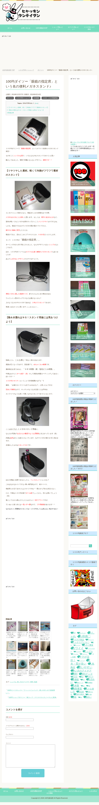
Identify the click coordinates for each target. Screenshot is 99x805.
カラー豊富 (88, 648)
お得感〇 (84, 639)
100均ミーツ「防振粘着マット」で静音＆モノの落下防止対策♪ (11, 676)
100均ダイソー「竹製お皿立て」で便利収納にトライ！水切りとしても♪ (34, 676)
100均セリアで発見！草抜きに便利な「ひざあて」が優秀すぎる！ (82, 251)
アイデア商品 (78, 642)
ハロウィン (84, 657)
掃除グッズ (79, 685)
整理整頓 (89, 685)
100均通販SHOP (41, 28)
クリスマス (78, 654)
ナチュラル (75, 657)
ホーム (10, 28)
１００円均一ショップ (23, 101)
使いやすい (85, 670)
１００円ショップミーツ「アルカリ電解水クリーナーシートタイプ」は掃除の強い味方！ (45, 639)
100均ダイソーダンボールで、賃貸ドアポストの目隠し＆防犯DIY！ (82, 317)
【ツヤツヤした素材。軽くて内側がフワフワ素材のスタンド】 (28, 110)
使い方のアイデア (23, 685)
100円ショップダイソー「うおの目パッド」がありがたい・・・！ (82, 359)
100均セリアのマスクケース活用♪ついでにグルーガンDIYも (11, 657)
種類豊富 (77, 691)
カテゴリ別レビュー (73, 28)
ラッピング (82, 663)
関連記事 (10, 115)
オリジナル (77, 648)
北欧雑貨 (74, 679)
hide (36, 106)
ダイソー (10, 101)
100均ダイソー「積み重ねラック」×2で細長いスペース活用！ (23, 638)
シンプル (13, 685)
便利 (31, 685)
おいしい (82, 636)
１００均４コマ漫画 (89, 28)
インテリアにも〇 (80, 645)
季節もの (90, 680)
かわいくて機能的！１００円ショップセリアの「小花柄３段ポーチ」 (82, 376)
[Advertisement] (49, 50)
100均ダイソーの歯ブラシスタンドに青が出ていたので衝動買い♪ (23, 676)
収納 (35, 685)
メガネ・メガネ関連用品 (50, 101)
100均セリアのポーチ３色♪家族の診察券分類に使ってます (34, 657)
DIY (74, 636)
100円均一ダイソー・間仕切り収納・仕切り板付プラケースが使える (33, 638)
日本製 (75, 688)
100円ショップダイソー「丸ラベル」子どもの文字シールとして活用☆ (82, 296)
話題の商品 (79, 697)
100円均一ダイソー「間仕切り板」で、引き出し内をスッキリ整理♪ (11, 638)
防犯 (81, 700)
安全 (83, 682)
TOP (10, 70)
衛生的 (81, 694)
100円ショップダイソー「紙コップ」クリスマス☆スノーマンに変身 (32, 700)
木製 (89, 688)
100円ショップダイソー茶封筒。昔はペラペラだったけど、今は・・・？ (82, 211)
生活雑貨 (36, 101)
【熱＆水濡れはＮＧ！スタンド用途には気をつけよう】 (25, 113)
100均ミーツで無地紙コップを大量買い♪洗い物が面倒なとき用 (45, 657)
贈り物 (89, 697)
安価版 (75, 682)
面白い (88, 700)
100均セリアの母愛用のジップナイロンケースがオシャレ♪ (23, 657)
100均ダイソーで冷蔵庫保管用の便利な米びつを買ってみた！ (45, 676)
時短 (83, 688)
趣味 (74, 700)
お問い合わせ (25, 28)
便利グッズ (87, 676)
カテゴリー (74, 394)
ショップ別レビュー (57, 28)
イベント (90, 642)
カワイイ (78, 650)
